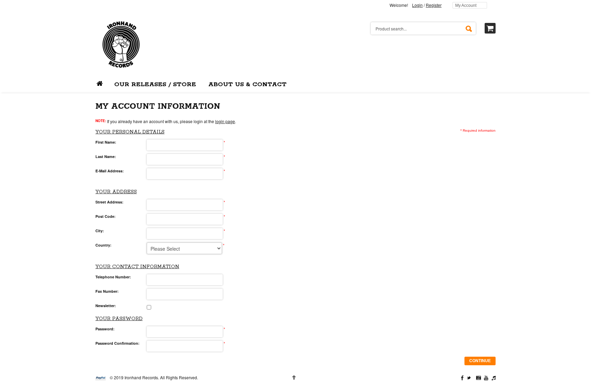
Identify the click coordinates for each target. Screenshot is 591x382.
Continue (480, 360)
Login (417, 5)
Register (434, 5)
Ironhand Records (141, 377)
